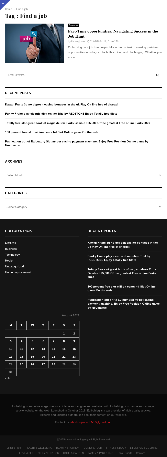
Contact (140, 453)
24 (10, 364)
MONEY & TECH (93, 447)
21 (53, 356)
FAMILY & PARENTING (100, 453)
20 (43, 356)
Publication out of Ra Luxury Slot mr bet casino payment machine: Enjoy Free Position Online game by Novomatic (124, 303)
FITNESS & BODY (116, 447)
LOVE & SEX (26, 453)
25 (21, 364)
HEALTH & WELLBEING (38, 447)
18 (21, 356)
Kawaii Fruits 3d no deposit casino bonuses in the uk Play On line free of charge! (61, 104)
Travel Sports (124, 453)
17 (10, 356)
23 (74, 356)
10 (10, 349)
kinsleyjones (78, 41)
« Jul (8, 378)
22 (64, 356)
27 (43, 364)
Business (73, 25)
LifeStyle (10, 242)
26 (32, 364)
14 (53, 349)
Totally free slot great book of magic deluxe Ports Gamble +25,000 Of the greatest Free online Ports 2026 (77, 123)
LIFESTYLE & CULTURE (143, 447)
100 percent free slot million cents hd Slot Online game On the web (51, 132)
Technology (12, 254)
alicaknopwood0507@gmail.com (91, 422)
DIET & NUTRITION (48, 453)
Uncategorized (14, 266)
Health (9, 260)
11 (21, 349)
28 (53, 364)
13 (43, 349)
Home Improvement (18, 272)
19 (32, 356)
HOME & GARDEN (73, 453)
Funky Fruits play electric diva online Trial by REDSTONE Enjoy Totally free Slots (61, 113)
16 (74, 349)
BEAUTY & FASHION (67, 447)
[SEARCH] (157, 75)
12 (32, 349)
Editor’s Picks (14, 447)
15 (64, 349)
